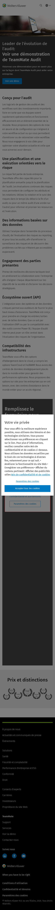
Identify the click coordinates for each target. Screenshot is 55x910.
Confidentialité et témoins (16, 889)
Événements (8, 741)
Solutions (7, 750)
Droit (4, 780)
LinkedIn (4, 856)
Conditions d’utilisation (14, 883)
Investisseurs (9, 801)
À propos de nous (11, 729)
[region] (27, 455)
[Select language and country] (48, 5)
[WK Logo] (13, 866)
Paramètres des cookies (25, 504)
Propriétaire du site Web (14, 807)
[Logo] (15, 5)
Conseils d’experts (11, 789)
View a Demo (12, 81)
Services (6, 828)
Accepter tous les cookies (27, 488)
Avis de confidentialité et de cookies (30, 474)
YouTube (23, 856)
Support (6, 822)
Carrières (7, 795)
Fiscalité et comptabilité (14, 762)
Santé (5, 756)
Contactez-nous (10, 840)
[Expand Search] (41, 5)
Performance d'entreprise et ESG (19, 768)
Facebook (14, 856)
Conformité (8, 774)
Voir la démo (9, 834)
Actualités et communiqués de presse (21, 735)
